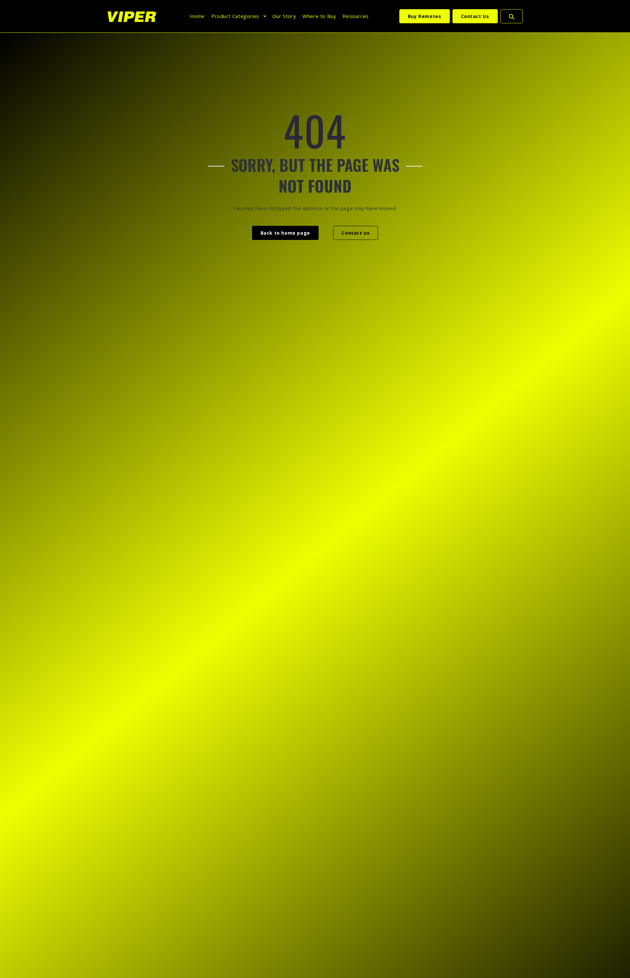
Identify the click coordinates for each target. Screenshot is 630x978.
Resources (355, 16)
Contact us (355, 233)
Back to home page (285, 233)
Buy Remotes (424, 16)
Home (197, 16)
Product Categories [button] (235, 16)
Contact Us (475, 16)
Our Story (284, 16)
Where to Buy (319, 16)
